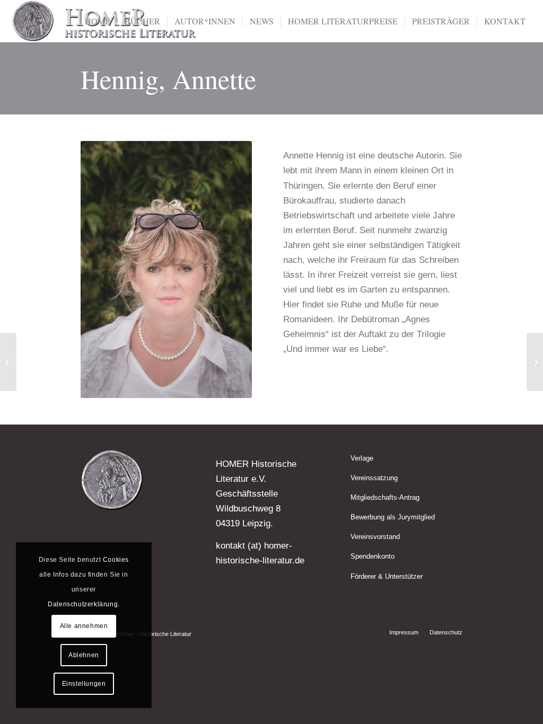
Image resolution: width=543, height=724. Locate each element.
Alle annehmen (84, 626)
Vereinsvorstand (375, 537)
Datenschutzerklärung (83, 604)
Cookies (116, 559)
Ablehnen (83, 655)
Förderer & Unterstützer (387, 576)
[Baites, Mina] (535, 362)
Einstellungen (84, 683)
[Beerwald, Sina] (8, 362)
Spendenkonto (373, 556)
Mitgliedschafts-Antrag (385, 497)
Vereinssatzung (374, 478)
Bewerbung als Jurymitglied (393, 517)
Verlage (362, 458)
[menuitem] (97, 21)
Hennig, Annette (168, 78)
